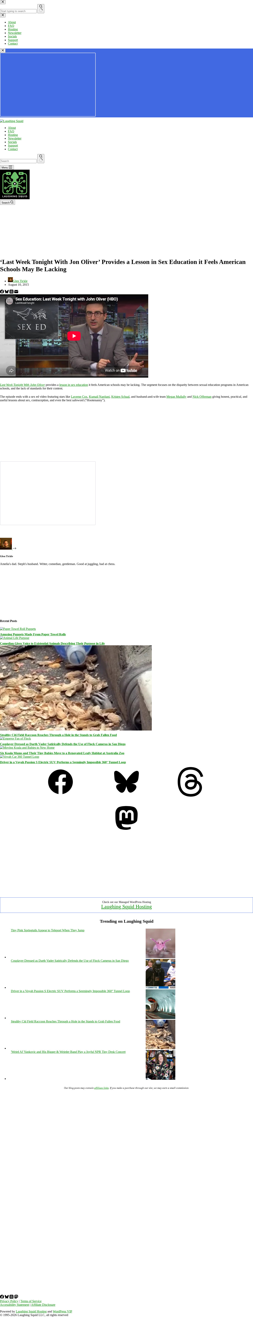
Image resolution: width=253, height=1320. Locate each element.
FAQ (11, 131)
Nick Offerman (202, 396)
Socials (12, 142)
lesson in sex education (73, 384)
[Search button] (40, 158)
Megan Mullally (176, 396)
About (12, 127)
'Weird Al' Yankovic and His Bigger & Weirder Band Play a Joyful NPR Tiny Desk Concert (68, 1051)
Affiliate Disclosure (43, 1304)
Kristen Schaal (120, 396)
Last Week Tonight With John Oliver (22, 384)
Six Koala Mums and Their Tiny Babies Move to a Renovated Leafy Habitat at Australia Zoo (62, 753)
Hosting (13, 135)
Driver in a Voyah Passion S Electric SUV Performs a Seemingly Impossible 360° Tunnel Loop (63, 762)
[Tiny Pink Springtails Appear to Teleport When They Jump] (160, 957)
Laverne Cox (79, 396)
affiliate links (101, 1087)
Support (13, 145)
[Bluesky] (7, 292)
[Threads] (11, 292)
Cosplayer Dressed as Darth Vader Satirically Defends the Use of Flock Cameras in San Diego (63, 744)
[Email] (16, 292)
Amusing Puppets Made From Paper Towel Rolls (33, 634)
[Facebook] (2, 292)
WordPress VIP (62, 1311)
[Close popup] (3, 51)
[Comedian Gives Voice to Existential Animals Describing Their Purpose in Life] (14, 638)
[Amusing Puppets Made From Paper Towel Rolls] (18, 629)
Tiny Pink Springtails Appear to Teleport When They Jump (47, 930)
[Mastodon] (126, 831)
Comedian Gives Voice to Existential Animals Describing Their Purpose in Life (52, 643)
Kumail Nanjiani (99, 396)
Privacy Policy (9, 1301)
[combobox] (18, 161)
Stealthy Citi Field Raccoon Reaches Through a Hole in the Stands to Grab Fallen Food (58, 735)
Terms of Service (31, 1301)
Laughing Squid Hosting (126, 906)
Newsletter (14, 138)
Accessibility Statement (14, 1304)
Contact (13, 149)
